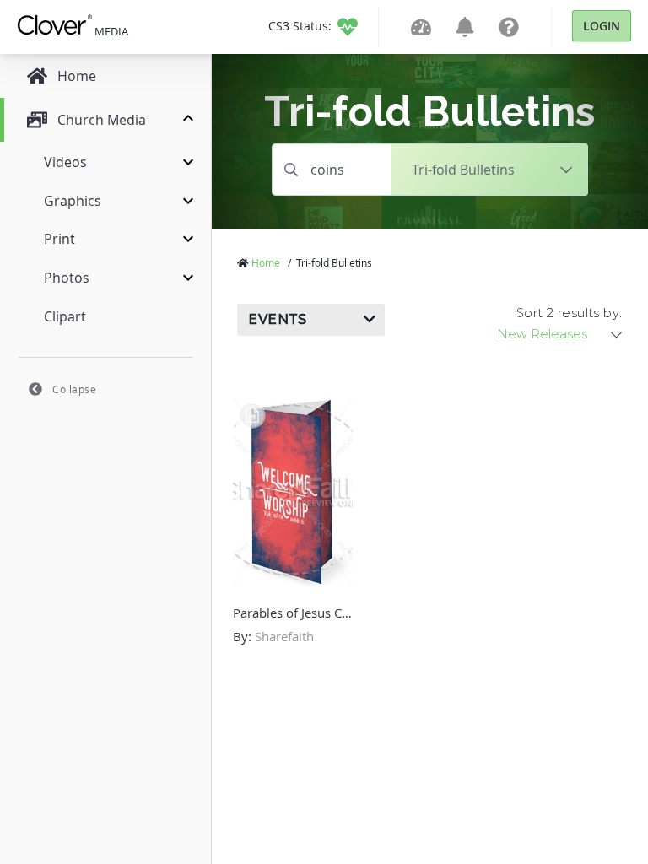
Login (601, 26)
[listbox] (561, 334)
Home (265, 262)
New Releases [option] (542, 334)
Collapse (74, 389)
